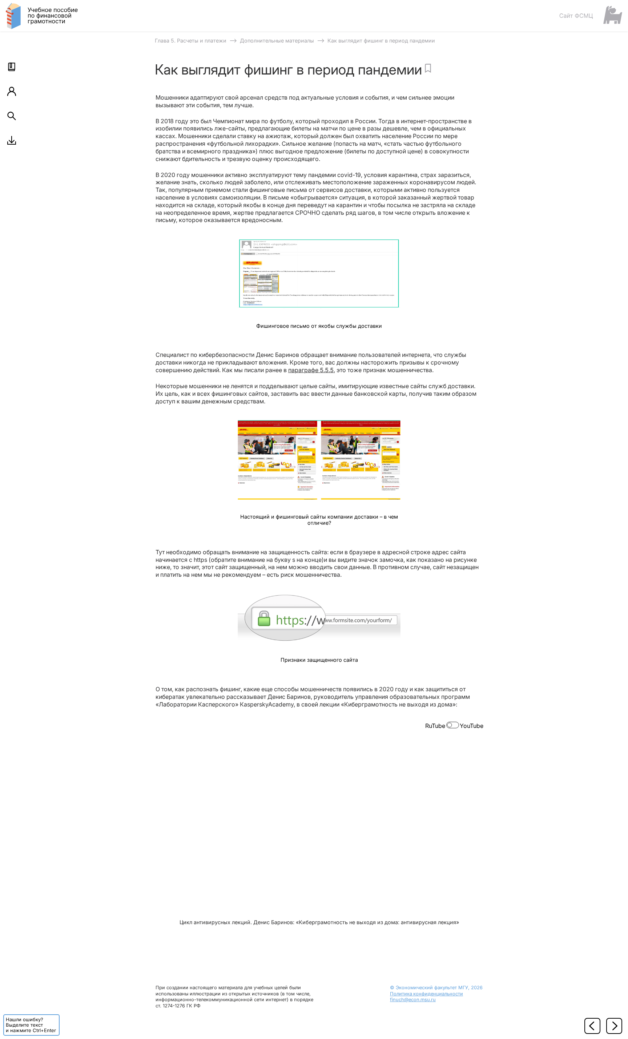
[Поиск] (11, 116)
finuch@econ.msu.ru (413, 999)
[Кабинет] (11, 91)
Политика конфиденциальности (426, 993)
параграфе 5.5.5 (311, 370)
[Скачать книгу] (11, 140)
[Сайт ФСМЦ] (590, 15)
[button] (11, 67)
